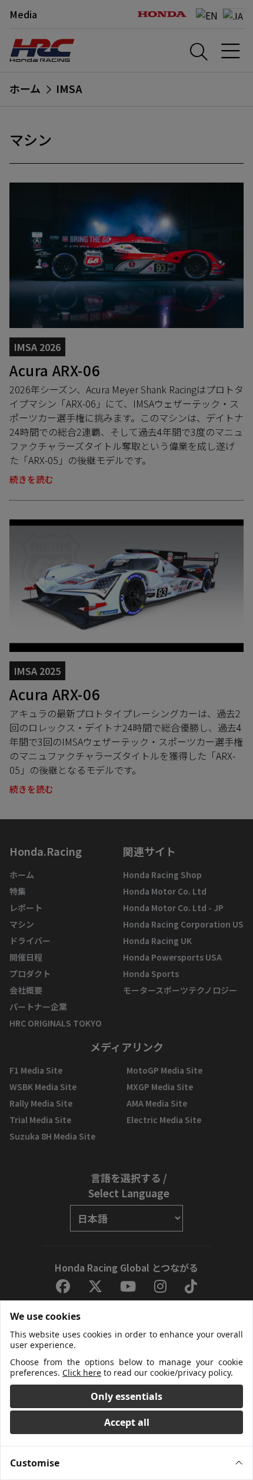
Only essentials (126, 1396)
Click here (81, 1372)
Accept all (126, 1422)
